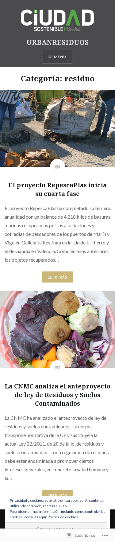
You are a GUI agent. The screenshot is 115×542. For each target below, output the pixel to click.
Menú (60, 56)
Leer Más (57, 277)
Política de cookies (63, 517)
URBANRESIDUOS (57, 42)
